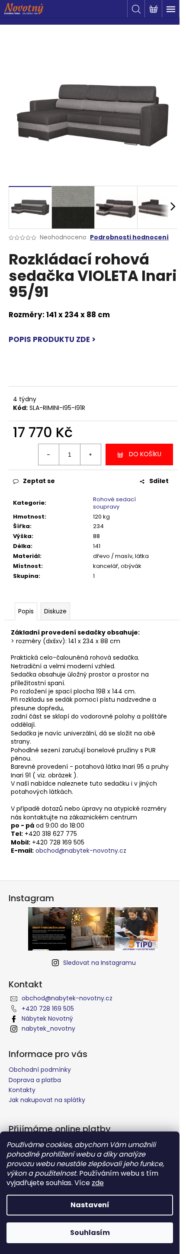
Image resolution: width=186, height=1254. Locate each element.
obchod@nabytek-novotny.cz (80, 850)
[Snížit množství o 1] (48, 454)
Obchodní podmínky (40, 1069)
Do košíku (145, 454)
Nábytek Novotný (47, 1018)
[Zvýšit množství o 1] (90, 454)
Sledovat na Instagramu (99, 962)
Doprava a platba (35, 1080)
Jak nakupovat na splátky (47, 1100)
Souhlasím (90, 1233)
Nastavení (90, 1205)
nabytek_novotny (48, 1028)
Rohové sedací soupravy (114, 503)
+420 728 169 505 (48, 1008)
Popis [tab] (26, 611)
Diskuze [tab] (55, 611)
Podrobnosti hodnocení (129, 237)
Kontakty (22, 1090)
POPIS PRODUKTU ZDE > (52, 339)
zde (98, 1183)
